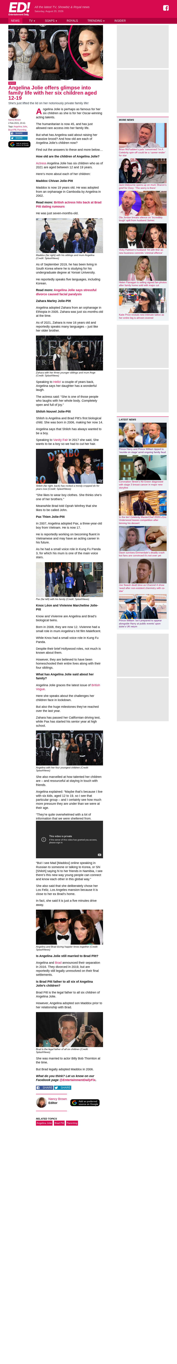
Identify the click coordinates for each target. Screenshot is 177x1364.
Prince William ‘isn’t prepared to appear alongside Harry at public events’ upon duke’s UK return (140, 623)
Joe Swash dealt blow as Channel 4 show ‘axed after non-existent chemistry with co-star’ (142, 588)
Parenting (21, 130)
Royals (72, 20)
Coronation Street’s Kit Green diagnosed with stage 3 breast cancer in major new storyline (141, 484)
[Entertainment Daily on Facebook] (166, 8)
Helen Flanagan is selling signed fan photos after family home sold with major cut (143, 284)
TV (32, 20)
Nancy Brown (14, 120)
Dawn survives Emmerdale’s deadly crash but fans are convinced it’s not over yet (142, 554)
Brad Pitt (12, 130)
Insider (120, 20)
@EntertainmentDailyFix (77, 1080)
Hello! (57, 382)
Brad (58, 962)
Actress (41, 163)
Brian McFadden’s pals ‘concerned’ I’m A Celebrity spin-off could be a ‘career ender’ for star (142, 152)
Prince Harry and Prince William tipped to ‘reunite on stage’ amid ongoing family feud (142, 451)
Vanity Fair (60, 440)
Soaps (51, 20)
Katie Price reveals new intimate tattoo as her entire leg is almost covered (141, 316)
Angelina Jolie (20, 126)
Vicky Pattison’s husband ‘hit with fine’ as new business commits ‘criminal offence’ (141, 251)
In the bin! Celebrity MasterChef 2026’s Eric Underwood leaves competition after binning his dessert (142, 520)
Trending (96, 20)
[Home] (19, 9)
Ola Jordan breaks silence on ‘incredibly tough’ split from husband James (140, 219)
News (15, 20)
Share (19, 133)
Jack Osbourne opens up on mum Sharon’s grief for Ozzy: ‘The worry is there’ (142, 186)
